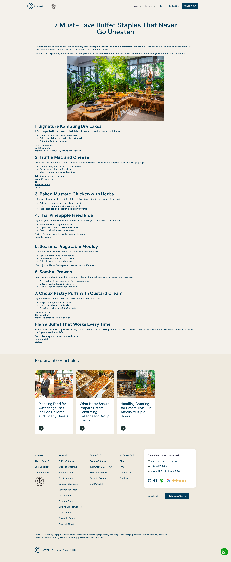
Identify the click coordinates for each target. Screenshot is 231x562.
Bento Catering (66, 472)
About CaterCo (42, 461)
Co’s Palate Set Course (70, 506)
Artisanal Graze (66, 524)
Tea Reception (42, 315)
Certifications (42, 472)
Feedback (125, 478)
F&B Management (99, 472)
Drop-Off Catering (44, 179)
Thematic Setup (67, 518)
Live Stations (65, 512)
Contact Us (173, 6)
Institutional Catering (101, 466)
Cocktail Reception (68, 484)
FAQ (122, 466)
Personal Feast (66, 501)
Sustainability (42, 466)
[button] (137, 6)
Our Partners (96, 484)
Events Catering (43, 184)
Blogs (122, 461)
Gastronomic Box (67, 495)
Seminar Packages (68, 489)
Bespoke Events (43, 237)
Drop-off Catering (68, 466)
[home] (41, 6)
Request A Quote (177, 496)
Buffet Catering (42, 148)
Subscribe (153, 496)
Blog (162, 6)
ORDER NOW (190, 6)
